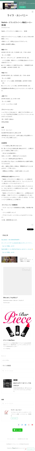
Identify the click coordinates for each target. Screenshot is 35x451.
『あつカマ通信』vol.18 (7, 252)
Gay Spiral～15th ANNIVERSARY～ (10, 239)
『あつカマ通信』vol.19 (7, 246)
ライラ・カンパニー (17, 15)
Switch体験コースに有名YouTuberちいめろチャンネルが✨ (17, 249)
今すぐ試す (22, 7)
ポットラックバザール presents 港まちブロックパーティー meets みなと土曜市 (17, 243)
